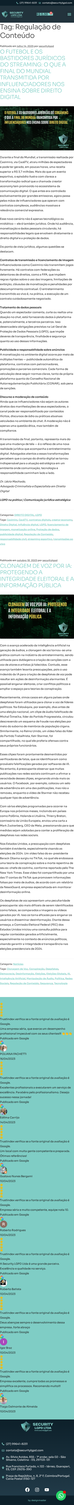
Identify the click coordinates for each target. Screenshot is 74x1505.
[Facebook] (27, 1490)
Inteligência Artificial (13, 978)
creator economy (62, 519)
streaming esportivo (40, 539)
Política (59, 978)
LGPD (38, 515)
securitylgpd (46, 46)
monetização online (23, 529)
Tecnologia (61, 983)
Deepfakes (52, 968)
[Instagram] (37, 1490)
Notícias (18, 964)
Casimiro (12, 519)
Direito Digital (8, 524)
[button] (69, 14)
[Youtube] (47, 1490)
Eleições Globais (56, 973)
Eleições (40, 973)
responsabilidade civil (13, 539)
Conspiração (37, 968)
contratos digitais (40, 519)
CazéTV (23, 519)
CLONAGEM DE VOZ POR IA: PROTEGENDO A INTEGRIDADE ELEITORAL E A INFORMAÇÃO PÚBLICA (37, 576)
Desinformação (25, 973)
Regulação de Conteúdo (38, 534)
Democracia (7, 973)
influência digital (28, 524)
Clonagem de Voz (17, 968)
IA (68, 973)
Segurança (46, 983)
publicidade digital (11, 534)
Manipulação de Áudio (40, 978)
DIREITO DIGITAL (24, 515)
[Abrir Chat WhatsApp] (61, 1496)
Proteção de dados (47, 529)
